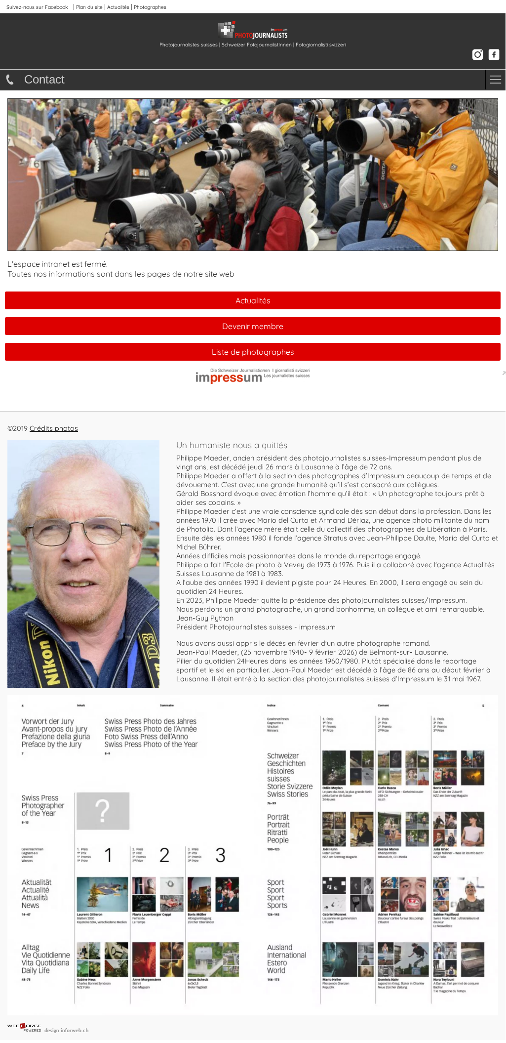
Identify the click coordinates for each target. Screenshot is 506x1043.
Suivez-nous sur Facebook (37, 7)
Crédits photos (54, 428)
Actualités (118, 7)
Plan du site (89, 7)
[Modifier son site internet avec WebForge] (256, 1028)
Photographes (150, 7)
